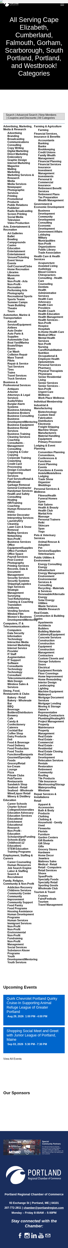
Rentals (43, 763)
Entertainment (16, 251)
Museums (13, 275)
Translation (14, 604)
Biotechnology (47, 412)
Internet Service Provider (17, 650)
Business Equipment (20, 424)
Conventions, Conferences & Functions (47, 458)
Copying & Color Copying (17, 453)
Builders (43, 628)
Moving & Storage (49, 706)
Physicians (45, 374)
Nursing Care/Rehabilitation (50, 348)
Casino (11, 245)
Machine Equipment (50, 691)
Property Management (46, 732)
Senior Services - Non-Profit (48, 387)
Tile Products (46, 778)
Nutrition (43, 353)
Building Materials (49, 631)
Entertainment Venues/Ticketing (18, 256)
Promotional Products (15, 200)
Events (11, 263)
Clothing (43, 816)
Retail (37, 800)
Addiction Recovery (19, 887)
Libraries (12, 272)
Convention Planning (51, 452)
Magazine (13, 166)
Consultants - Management (15, 444)
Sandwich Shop (17, 784)
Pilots (11, 360)
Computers (14, 630)
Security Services (18, 577)
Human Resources (19, 508)
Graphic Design (17, 160)
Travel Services (17, 375)
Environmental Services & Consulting (47, 582)
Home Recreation (18, 269)
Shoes (42, 873)
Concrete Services (49, 637)
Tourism (43, 901)
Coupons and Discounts (22, 117)
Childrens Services (19, 890)
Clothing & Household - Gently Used (50, 822)
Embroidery (14, 157)
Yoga (41, 531)
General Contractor (19, 487)
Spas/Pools (45, 876)
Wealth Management (51, 200)
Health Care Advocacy (45, 300)
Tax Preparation (48, 197)
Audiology (44, 269)
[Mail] (48, 1236)
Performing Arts (17, 290)
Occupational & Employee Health (48, 357)
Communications (18, 142)
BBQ (10, 706)
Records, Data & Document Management (17, 571)
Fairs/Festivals (47, 898)
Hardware (44, 852)
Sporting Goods (48, 885)
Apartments (45, 622)
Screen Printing (17, 214)
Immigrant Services (19, 923)
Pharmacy (44, 368)
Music (11, 278)
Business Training (18, 433)
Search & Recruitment (15, 875)
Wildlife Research (49, 609)
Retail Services (47, 870)
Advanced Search (26, 114)
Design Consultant (19, 469)
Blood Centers (47, 272)
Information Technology (14, 638)
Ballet (11, 236)
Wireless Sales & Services (17, 686)
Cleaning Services (18, 436)
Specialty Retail (47, 882)
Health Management (50, 317)
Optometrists (46, 362)
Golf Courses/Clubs (19, 266)
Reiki (41, 522)
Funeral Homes (47, 498)
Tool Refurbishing (18, 598)
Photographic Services (16, 191)
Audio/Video (15, 401)
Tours (11, 311)
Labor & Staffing (17, 871)
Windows (44, 790)
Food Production (18, 748)
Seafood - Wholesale (20, 790)
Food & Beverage (18, 742)
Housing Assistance (20, 911)
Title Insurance (47, 781)
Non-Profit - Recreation (14, 286)
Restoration (45, 766)
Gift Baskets (45, 840)
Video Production (18, 223)
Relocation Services (50, 760)
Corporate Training (19, 457)
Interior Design (47, 682)
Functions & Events (50, 470)
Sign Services (16, 586)
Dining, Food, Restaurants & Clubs (16, 692)
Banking (43, 143)
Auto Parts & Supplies (15, 335)
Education (13, 248)
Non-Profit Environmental (16, 931)
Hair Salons (45, 504)
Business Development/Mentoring (22, 420)
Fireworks (44, 828)
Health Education (49, 314)
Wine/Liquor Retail (18, 793)
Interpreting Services (20, 517)
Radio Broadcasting (20, 211)
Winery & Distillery (18, 796)
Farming (43, 130)
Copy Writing (15, 148)
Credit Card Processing (14, 465)
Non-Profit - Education (14, 832)
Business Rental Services (17, 429)
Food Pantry (15, 905)
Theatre (12, 308)
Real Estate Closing (50, 751)
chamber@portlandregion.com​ (44, 1207)
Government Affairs (50, 231)
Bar (9, 703)
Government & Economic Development (49, 205)
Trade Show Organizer (45, 481)
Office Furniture (17, 550)
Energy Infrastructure (46, 569)
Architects (44, 625)
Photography (15, 293)
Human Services (17, 920)
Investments (45, 176)
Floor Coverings (48, 673)
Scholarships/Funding (21, 836)
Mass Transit (15, 357)
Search (10, 114)
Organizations (47, 246)
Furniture (44, 834)
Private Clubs (15, 775)
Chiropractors (47, 275)
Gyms (41, 501)
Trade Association (49, 252)
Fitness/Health (47, 495)
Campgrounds (16, 242)
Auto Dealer (14, 330)
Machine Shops (48, 429)
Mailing (11, 169)
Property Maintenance (46, 726)
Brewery (12, 715)
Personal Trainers (49, 519)
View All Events (12, 1058)
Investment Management (46, 172)
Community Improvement (15, 898)
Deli (9, 739)
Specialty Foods (48, 879)
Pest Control (15, 559)
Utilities (42, 603)
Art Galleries (15, 233)
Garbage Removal (18, 484)
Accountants (46, 140)
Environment (46, 576)
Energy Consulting (50, 564)
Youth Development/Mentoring (22, 958)
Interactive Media (18, 642)
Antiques (13, 389)
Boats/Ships (15, 345)
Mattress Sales (47, 861)
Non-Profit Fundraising (15, 937)
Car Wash (13, 351)
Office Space (15, 553)
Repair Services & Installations (45, 796)
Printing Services (18, 565)
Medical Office (47, 335)
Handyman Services (20, 490)
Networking (14, 535)
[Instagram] (27, 1236)
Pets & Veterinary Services (45, 537)
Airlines (12, 327)
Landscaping (46, 685)
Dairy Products (16, 736)
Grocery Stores (47, 849)
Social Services (17, 947)
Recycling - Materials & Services (51, 590)
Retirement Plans (49, 194)
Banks (42, 146)
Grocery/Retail (16, 763)
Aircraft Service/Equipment (19, 323)
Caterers (12, 727)
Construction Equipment (46, 645)
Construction (46, 640)
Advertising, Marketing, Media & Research (17, 128)
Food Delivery (16, 745)
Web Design (15, 681)
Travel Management (50, 904)
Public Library (47, 249)
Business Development (46, 212)
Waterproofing (47, 787)
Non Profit (44, 344)
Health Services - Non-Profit (48, 321)
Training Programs (19, 851)
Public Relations (17, 205)
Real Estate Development (46, 756)
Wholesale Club (48, 888)
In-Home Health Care (51, 332)
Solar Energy (46, 600)
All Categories (46, 117)
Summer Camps (17, 302)
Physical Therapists (50, 371)
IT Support (14, 660)
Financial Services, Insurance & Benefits (47, 135)
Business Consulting (20, 416)
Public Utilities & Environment (44, 559)
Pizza (10, 772)
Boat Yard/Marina (18, 342)
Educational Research (14, 826)
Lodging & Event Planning (44, 447)
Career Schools (17, 803)
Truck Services (16, 378)
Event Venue (15, 260)
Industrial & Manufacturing (43, 407)
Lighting (43, 688)
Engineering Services (15, 474)
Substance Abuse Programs (18, 952)
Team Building (16, 305)
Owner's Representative (47, 711)
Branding (13, 136)
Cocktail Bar (15, 730)
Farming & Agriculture (48, 126)
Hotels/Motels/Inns (49, 473)
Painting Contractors (51, 715)
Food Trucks (15, 751)
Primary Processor (50, 441)
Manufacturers (47, 432)
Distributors (45, 420)
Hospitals (44, 329)
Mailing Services (17, 532)
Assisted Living (48, 266)
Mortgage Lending (49, 703)
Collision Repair (17, 354)
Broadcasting (15, 139)
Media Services (16, 184)
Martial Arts (45, 513)
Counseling (45, 284)
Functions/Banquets (20, 754)
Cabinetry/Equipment (51, 634)
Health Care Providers (45, 306)
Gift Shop (44, 843)
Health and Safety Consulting (18, 495)
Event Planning (47, 464)
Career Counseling (19, 862)
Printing (12, 196)
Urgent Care (45, 392)
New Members (47, 114)
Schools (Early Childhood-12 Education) (16, 842)
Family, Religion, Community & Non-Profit (18, 882)
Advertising (14, 133)
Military (42, 237)
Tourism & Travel (44, 892)
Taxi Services (15, 366)
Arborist (12, 392)
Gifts (41, 846)
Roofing (43, 775)
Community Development (46, 218)
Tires (10, 369)
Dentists (43, 287)
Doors (42, 664)
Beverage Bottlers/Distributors (20, 711)
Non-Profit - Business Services (19, 540)
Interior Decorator (18, 514)
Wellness (44, 395)
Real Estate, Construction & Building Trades (49, 615)
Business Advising (19, 410)
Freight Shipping (48, 426)
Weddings (44, 485)
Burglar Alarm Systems (16, 405)
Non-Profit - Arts (17, 281)
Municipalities (46, 240)
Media (11, 181)
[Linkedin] (34, 1236)
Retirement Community (45, 771)
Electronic (44, 423)
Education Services (19, 815)
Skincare (43, 525)
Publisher (13, 208)
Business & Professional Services (17, 384)
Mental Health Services (46, 339)
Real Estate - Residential (46, 747)
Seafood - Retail (17, 787)
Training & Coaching (20, 601)
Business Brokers (18, 413)
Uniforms (13, 607)
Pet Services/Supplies (49, 549)
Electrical (44, 667)
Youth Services (16, 962)
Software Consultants (15, 665)
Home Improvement (50, 676)
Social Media (15, 217)
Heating (12, 499)
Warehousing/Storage (51, 784)
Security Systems (18, 580)
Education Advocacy (20, 812)
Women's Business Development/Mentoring (22, 618)
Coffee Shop (15, 733)
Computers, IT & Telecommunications (16, 625)
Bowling (12, 239)
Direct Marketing (17, 154)
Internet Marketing (18, 163)
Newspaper (14, 187)
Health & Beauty (48, 507)
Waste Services (47, 606)
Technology (14, 669)
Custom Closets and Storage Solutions (51, 660)
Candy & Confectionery (16, 723)
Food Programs (17, 908)
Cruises (43, 895)
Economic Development (46, 227)
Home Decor (46, 855)
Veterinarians (46, 553)
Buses (11, 348)
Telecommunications (20, 678)
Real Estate (45, 736)
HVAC (11, 511)
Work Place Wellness (51, 398)
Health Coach (46, 311)
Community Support (20, 902)
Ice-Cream (13, 766)
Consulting (14, 145)
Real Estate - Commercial (46, 741)
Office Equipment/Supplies (20, 546)
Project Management (51, 721)
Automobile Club (18, 339)
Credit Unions (46, 152)
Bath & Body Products (46, 812)
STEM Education (17, 848)
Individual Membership (48, 401)
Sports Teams (16, 299)
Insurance (44, 167)
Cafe (10, 718)
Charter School (16, 806)
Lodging (43, 476)
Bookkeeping (46, 149)
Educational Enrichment (14, 820)
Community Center (19, 893)
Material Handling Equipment (49, 437)
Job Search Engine (19, 868)
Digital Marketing (17, 151)
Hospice (43, 326)
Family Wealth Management (47, 157)
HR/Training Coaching (14, 504)
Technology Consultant (14, 674)
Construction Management (46, 651)
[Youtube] (41, 1236)
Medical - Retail (47, 864)
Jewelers (43, 858)
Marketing (13, 172)
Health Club (45, 510)
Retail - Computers (49, 867)
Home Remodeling (49, 679)
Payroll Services (17, 556)
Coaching (13, 439)
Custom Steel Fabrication (46, 416)
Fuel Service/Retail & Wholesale (20, 480)
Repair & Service (17, 363)
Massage (43, 516)
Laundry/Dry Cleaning (15, 522)
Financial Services (49, 164)
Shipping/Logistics (19, 583)
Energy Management (51, 573)
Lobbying (44, 234)
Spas (41, 528)
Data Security (15, 633)
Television (13, 220)
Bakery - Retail (16, 697)
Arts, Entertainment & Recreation (16, 228)
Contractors (45, 655)
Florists (43, 831)
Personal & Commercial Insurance (45, 182)
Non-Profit (13, 926)
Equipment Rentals (50, 670)
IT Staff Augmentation (16, 656)
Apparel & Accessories (46, 806)
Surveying (13, 595)
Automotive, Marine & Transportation (16, 316)
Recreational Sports (19, 296)
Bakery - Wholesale (19, 700)
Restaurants (15, 781)
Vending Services (18, 610)
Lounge (12, 769)
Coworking (14, 460)
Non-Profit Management (15, 943)
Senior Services (48, 383)
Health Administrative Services (47, 293)
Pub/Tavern (14, 778)
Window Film (15, 613)
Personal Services (49, 365)
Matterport (44, 694)
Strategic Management (15, 591)
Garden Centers (48, 837)
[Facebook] (20, 1236)
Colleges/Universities (20, 809)
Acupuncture (46, 263)
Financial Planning (49, 161)
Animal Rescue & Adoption (49, 543)
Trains (11, 372)
